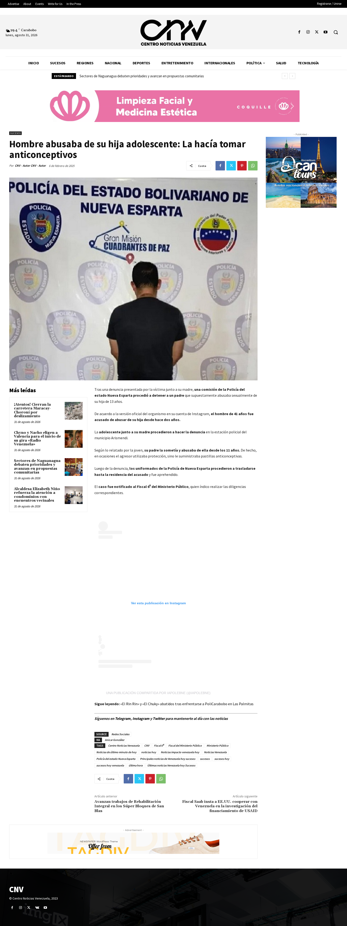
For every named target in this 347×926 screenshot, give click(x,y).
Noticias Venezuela (215, 752)
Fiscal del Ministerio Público (185, 745)
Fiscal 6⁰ (159, 745)
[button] (335, 32)
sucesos (205, 759)
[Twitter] (317, 32)
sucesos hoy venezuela (110, 765)
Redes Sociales (120, 734)
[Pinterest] (242, 165)
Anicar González (114, 740)
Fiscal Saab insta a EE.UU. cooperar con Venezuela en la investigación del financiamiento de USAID (220, 806)
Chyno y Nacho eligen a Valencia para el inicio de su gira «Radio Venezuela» (37, 438)
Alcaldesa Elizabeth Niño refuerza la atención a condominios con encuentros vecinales (143, 76)
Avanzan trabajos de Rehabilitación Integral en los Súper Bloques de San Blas (129, 806)
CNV (146, 745)
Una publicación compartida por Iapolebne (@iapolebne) (158, 693)
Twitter (159, 718)
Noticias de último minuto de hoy (116, 752)
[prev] (285, 76)
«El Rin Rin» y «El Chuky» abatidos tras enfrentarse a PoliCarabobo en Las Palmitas (187, 703)
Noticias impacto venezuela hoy (180, 752)
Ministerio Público (218, 745)
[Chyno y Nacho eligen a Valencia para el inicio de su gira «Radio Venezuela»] (74, 439)
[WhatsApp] (253, 165)
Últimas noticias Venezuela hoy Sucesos (171, 765)
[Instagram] (308, 32)
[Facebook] (299, 32)
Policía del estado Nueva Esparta (115, 759)
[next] (292, 76)
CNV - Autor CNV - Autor (30, 166)
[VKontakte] (37, 908)
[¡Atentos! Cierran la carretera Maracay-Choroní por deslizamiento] (74, 411)
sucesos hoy (221, 759)
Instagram (140, 718)
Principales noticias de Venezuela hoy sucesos (167, 759)
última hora (136, 765)
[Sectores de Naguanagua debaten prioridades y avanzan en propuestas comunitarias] (74, 467)
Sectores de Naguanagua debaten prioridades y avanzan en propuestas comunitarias (37, 467)
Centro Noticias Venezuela (124, 745)
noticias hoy (148, 752)
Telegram (123, 718)
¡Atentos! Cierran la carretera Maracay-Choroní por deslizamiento (32, 410)
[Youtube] (325, 32)
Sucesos (15, 133)
